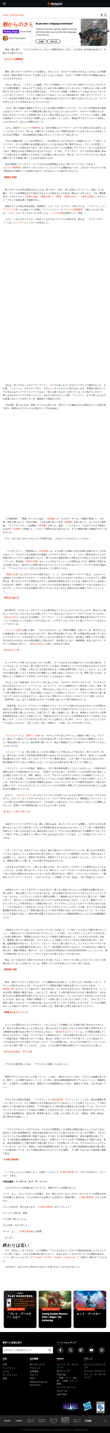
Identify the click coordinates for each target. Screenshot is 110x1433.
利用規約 (7, 1421)
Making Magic (17, 14)
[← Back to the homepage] (55, 3)
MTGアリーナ (63, 1370)
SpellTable (62, 1394)
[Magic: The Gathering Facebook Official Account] (60, 1350)
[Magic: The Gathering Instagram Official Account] (101, 1350)
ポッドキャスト (10, 1374)
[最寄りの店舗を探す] (50, 1350)
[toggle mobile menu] (4, 3)
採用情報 (34, 1371)
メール (6, 1257)
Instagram (69, 1257)
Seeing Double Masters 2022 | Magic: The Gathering (55, 1319)
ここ (52, 877)
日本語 (41, 41)
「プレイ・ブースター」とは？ (20, 1318)
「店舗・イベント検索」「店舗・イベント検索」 (67, 1380)
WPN (32, 1378)
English (53, 41)
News (5, 14)
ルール (6, 1371)
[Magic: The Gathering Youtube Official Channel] (91, 1350)
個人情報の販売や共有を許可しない (65, 1421)
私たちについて (37, 1364)
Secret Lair (62, 1390)
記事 (5, 1364)
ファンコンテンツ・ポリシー (54, 1421)
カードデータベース (66, 1387)
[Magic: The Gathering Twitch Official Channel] (81, 1350)
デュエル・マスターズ (94, 1370)
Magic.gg (61, 1374)
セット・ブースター (90, 1319)
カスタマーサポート (42, 1421)
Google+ (58, 1257)
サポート (34, 1374)
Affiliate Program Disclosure (38, 1383)
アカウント (35, 1367)
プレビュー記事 (12, 630)
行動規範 (19, 1421)
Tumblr (48, 1257)
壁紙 (5, 1378)
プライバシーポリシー (31, 1421)
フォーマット (9, 1367)
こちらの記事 (56, 212)
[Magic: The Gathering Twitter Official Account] (70, 1350)
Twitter (38, 1257)
